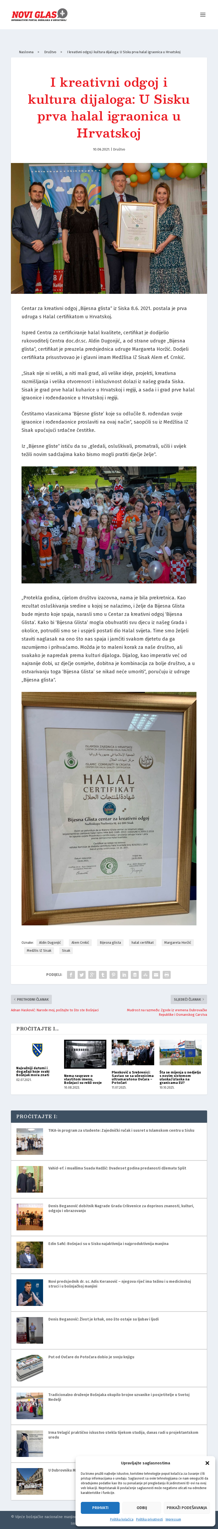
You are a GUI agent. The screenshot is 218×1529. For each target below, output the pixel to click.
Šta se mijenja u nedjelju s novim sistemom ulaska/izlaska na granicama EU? (180, 1077)
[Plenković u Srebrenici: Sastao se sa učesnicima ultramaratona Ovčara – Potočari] (133, 1052)
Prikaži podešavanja (187, 1507)
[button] (207, 1463)
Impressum (173, 1519)
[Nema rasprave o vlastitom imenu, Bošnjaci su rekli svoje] (85, 1054)
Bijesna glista (110, 943)
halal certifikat (143, 943)
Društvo (119, 149)
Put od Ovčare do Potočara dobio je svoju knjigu (91, 1357)
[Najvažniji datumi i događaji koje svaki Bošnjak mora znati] (37, 1050)
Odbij (142, 1507)
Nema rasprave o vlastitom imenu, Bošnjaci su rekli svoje (83, 1079)
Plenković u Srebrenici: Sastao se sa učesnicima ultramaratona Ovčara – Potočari (133, 1077)
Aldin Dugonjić (50, 943)
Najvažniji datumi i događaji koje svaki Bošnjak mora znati (32, 1071)
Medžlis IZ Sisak (39, 951)
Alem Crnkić (80, 943)
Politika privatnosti (149, 1519)
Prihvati (100, 1507)
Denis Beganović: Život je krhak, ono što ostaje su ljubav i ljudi (103, 1319)
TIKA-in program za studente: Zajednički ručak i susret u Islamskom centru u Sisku (121, 1130)
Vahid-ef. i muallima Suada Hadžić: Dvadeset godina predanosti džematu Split (117, 1168)
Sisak (66, 951)
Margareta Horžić (177, 943)
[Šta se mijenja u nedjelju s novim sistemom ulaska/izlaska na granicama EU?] (181, 1052)
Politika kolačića (121, 1519)
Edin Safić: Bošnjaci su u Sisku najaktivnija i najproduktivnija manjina (108, 1244)
